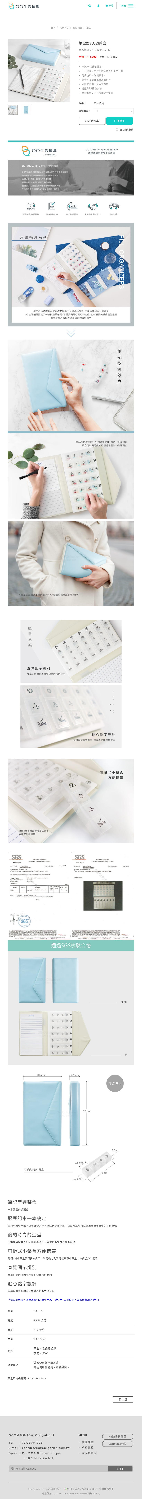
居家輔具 (77, 28)
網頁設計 (56, 1489)
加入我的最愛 (126, 129)
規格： (82, 103)
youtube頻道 (118, 1444)
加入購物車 (92, 120)
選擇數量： (85, 111)
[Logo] (24, 6)
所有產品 (64, 28)
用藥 (88, 28)
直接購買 (119, 120)
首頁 (53, 28)
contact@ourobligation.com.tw (46, 1448)
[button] (89, 5)
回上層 (123, 1399)
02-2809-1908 (32, 1442)
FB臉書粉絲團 (118, 1436)
